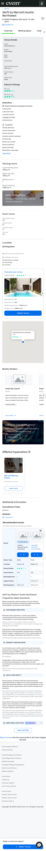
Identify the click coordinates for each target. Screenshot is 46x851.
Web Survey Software (9, 768)
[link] (18, 379)
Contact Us (5, 779)
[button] (23, 342)
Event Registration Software (11, 758)
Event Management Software (12, 755)
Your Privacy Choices (9, 786)
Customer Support (8, 783)
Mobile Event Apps (8, 761)
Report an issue (6, 738)
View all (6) (6, 154)
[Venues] (41, 3)
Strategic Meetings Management (13, 765)
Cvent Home (6, 776)
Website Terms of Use (9, 798)
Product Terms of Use (9, 794)
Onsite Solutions (7, 750)
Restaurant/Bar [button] (10, 404)
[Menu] (2, 3)
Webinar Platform (8, 771)
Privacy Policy (6, 791)
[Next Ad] (43, 293)
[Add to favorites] (42, 18)
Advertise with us (8, 801)
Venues (6, 9)
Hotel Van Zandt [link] (12, 389)
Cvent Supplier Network (10, 746)
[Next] (43, 31)
